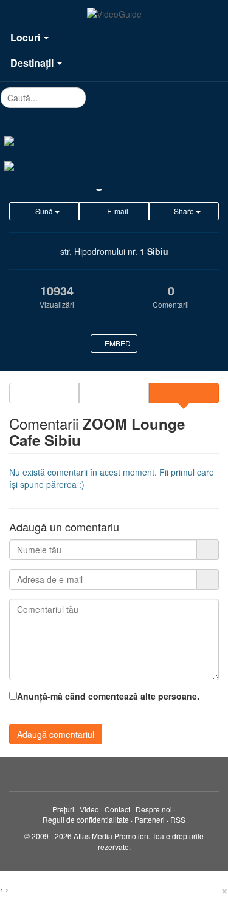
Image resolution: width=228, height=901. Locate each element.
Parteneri (149, 819)
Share (184, 211)
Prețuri (63, 809)
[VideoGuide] (114, 14)
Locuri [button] (26, 37)
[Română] (114, 139)
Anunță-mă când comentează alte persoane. (108, 696)
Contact (117, 809)
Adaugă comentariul (55, 734)
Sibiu (157, 251)
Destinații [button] (33, 63)
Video (89, 809)
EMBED (117, 343)
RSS (177, 819)
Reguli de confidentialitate (86, 819)
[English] (114, 165)
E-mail (116, 211)
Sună (44, 211)
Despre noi (154, 809)
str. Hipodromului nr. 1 (102, 251)
